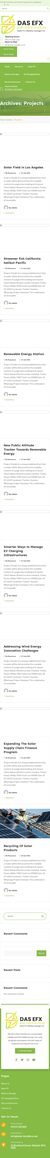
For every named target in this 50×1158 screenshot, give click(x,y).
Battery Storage (12, 74)
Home (7, 66)
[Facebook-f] (16, 1060)
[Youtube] (33, 1060)
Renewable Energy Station (24, 354)
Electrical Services (12, 82)
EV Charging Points (32, 74)
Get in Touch (8, 49)
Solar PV (31, 66)
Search (41, 953)
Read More (9, 213)
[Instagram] (28, 1060)
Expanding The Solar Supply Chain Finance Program (20, 748)
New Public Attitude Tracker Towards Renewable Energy (25, 449)
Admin (14, 208)
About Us (19, 66)
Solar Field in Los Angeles (23, 167)
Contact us (30, 82)
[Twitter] (22, 1060)
